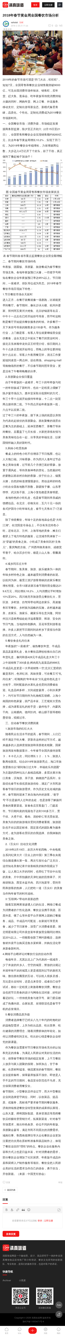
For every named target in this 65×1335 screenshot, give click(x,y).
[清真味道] (13, 5)
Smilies (29, 1210)
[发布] (32, 1330)
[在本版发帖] (58, 1314)
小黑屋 (22, 1280)
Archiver (7, 1280)
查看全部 (7, 29)
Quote (23, 1210)
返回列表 (11, 1189)
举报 (60, 1182)
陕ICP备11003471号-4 (33, 1321)
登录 (35, 4)
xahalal (14, 22)
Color (12, 1210)
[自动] (58, 1305)
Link (18, 1210)
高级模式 (58, 1209)
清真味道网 (37, 1317)
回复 (8, 1182)
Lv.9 (21, 22)
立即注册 (48, 4)
